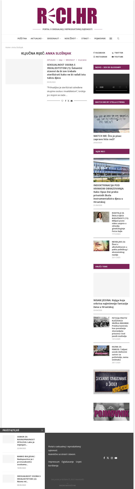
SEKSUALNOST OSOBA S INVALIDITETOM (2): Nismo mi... (29, 479)
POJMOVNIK (100, 38)
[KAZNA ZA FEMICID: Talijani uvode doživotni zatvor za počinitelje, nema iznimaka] (101, 350)
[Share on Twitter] (68, 100)
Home (8, 47)
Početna (22, 38)
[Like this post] (62, 100)
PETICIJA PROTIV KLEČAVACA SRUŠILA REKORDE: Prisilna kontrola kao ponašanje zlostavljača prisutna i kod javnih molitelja (120, 327)
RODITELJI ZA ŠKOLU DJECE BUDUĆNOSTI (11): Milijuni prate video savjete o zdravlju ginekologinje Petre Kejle (120, 222)
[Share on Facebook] (65, 100)
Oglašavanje (68, 461)
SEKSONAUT (53, 38)
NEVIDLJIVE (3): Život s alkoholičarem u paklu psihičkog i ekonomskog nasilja (120, 248)
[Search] (118, 38)
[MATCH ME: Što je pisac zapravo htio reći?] (111, 121)
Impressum (53, 461)
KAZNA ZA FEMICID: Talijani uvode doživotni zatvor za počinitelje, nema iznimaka (120, 353)
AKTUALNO (36, 38)
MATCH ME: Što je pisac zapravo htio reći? (107, 137)
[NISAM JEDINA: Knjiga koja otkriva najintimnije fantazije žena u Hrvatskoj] (111, 285)
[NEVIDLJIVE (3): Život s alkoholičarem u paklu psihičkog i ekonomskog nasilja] (101, 246)
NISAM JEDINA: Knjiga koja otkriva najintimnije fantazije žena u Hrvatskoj (110, 303)
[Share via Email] (72, 100)
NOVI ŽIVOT (70, 38)
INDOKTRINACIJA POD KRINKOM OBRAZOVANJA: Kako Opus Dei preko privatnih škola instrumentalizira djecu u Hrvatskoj (108, 193)
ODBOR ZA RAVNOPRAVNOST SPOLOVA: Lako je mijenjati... (26, 440)
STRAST (85, 38)
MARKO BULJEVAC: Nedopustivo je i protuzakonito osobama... (26, 460)
